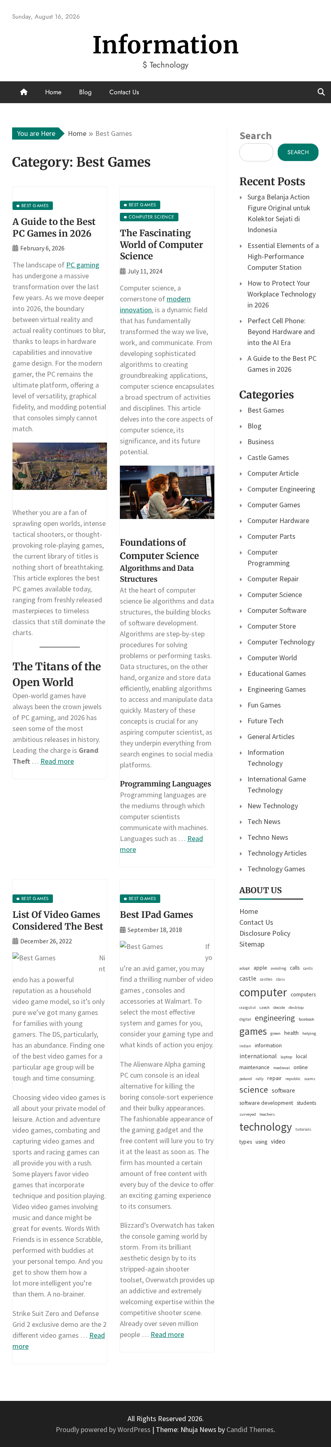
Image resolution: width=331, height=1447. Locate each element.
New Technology (272, 805)
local (301, 1056)
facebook (306, 1019)
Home (53, 92)
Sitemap (251, 944)
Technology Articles (277, 853)
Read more (57, 761)
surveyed (247, 1114)
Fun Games (264, 705)
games (253, 1031)
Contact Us (124, 92)
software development (266, 1102)
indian (245, 1046)
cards (308, 968)
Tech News (264, 821)
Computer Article (273, 473)
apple (260, 967)
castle (247, 978)
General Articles (271, 736)
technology (265, 1126)
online (300, 1067)
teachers (267, 1114)
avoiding (278, 968)
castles (266, 979)
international (258, 1056)
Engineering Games (276, 689)
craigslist (247, 1007)
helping (309, 1033)
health (291, 1032)
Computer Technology (280, 641)
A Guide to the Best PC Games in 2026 (54, 227)
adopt (244, 968)
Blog (85, 92)
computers (303, 994)
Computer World (272, 657)
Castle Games (268, 457)
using (261, 1141)
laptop (286, 1056)
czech (265, 1007)
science (253, 1089)
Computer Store (271, 626)
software (283, 1090)
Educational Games (276, 673)
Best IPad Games (156, 914)
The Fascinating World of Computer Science (161, 244)
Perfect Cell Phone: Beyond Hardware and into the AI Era (281, 331)
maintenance (254, 1067)
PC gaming (82, 264)
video (278, 1141)
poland (245, 1078)
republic (292, 1078)
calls (295, 967)
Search (255, 135)
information (268, 1045)
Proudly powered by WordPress (104, 1429)
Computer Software (276, 610)
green (275, 1033)
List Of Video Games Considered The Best (58, 920)
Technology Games (276, 868)
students (306, 1102)
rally (260, 1078)
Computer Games (273, 504)
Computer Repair (273, 578)
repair (274, 1078)
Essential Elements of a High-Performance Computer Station (283, 256)
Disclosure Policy (264, 933)
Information (165, 45)
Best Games (265, 410)
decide (279, 1007)
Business (260, 441)
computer (263, 992)
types (245, 1141)
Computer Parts (271, 536)
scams (309, 1078)
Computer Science (274, 594)
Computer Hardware (278, 520)
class (280, 979)
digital (245, 1019)
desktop (296, 1007)
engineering (275, 1018)
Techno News (267, 837)
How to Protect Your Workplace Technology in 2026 (281, 293)
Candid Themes (250, 1429)
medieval (281, 1067)
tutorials (303, 1129)
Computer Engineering (281, 489)
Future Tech (265, 720)
